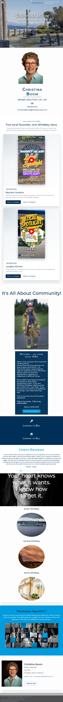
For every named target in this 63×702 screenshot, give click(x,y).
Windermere (27, 696)
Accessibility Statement (7, 699)
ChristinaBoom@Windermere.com (32, 30)
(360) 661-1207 (28, 676)
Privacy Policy (20, 698)
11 (37, 470)
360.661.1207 (32, 27)
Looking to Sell (31, 438)
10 (35, 470)
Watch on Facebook (29, 202)
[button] (31, 411)
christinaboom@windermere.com (43, 676)
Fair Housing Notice (19, 699)
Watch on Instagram (13, 202)
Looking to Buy (31, 425)
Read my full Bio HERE (31, 407)
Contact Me (31, 683)
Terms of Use (12, 698)
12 (38, 470)
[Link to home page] (37, 2)
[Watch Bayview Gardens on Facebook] (31, 160)
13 (40, 470)
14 (42, 470)
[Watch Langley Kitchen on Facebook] (31, 234)
